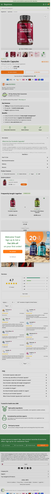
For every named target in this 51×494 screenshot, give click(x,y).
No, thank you (13, 256)
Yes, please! (13, 251)
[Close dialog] (48, 233)
